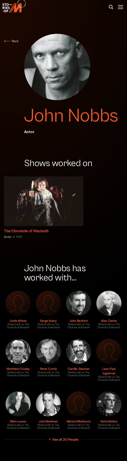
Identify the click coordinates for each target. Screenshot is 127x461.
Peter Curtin (48, 368)
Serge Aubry (48, 320)
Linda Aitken (18, 320)
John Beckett (78, 320)
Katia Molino (109, 421)
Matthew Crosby (18, 368)
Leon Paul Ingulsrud (108, 371)
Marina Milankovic (79, 421)
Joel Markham (48, 421)
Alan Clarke (109, 320)
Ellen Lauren (18, 421)
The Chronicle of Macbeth (26, 231)
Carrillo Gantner (78, 368)
